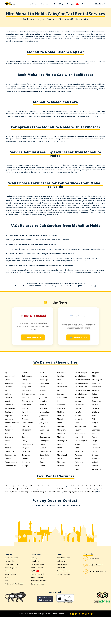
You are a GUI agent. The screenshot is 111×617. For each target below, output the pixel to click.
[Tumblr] (88, 614)
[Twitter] (79, 614)
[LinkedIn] (76, 614)
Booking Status (103, 4)
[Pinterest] (83, 614)
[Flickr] (91, 614)
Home (34, 4)
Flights (71, 4)
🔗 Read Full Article (32, 337)
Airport (46, 4)
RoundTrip (58, 4)
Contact (87, 4)
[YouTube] (86, 614)
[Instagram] (73, 614)
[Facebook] (70, 614)
